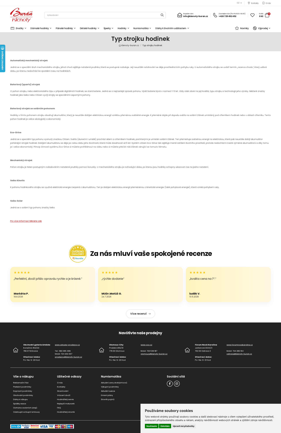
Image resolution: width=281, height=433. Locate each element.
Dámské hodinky (39, 28)
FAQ (59, 407)
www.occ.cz (146, 344)
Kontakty (254, 3)
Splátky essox (19, 403)
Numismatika (140, 28)
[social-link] (170, 384)
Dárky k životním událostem (170, 28)
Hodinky (122, 28)
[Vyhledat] (162, 15)
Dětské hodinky (88, 28)
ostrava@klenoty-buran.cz (239, 353)
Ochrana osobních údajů (25, 407)
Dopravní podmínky (22, 391)
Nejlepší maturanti (65, 403)
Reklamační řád (20, 382)
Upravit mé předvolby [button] (183, 426)
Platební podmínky (22, 386)
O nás (268, 3)
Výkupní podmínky (110, 386)
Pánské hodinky (64, 28)
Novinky (244, 28)
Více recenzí (138, 313)
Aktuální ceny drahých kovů (114, 382)
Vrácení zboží (63, 395)
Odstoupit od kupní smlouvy (26, 412)
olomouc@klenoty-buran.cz (154, 353)
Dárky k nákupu (20, 399)
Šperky (107, 28)
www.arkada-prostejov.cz (67, 344)
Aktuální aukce (108, 391)
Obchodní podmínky (23, 395)
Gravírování (62, 391)
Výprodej (263, 28)
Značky (20, 28)
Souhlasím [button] (151, 426)
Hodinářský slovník (66, 412)
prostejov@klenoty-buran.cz (68, 357)
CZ (238, 3)
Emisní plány (107, 395)
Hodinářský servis (65, 399)
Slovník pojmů (107, 399)
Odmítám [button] (165, 426)
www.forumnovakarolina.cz (240, 344)
